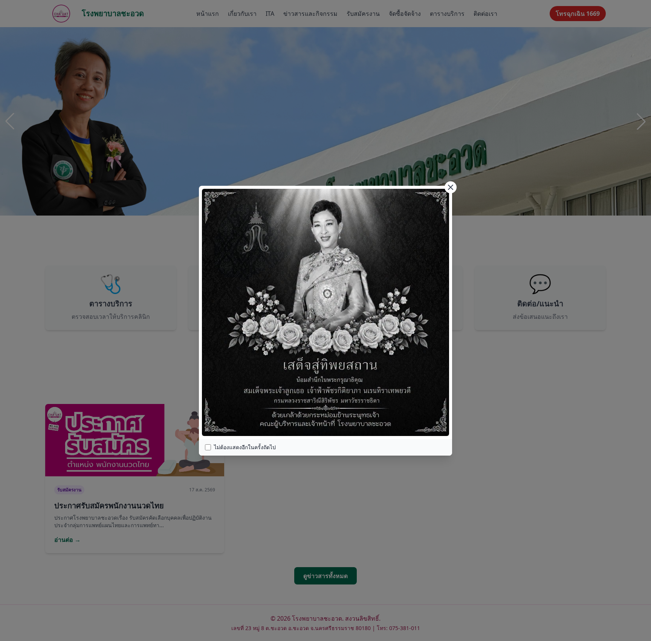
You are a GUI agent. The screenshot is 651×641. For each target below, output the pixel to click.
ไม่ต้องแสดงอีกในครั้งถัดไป (245, 447)
